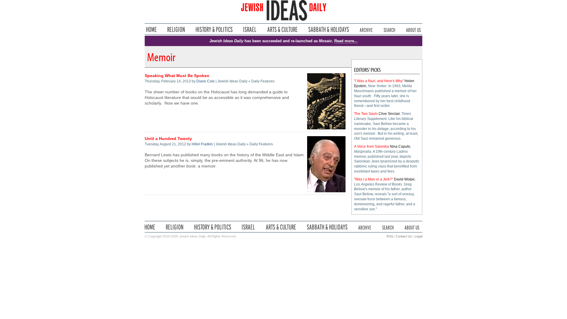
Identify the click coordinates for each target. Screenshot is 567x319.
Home (151, 29)
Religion (176, 29)
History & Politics (214, 29)
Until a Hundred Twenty (168, 138)
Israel (249, 29)
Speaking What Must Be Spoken (177, 76)
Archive (366, 29)
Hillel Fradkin (202, 144)
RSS (390, 236)
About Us (413, 29)
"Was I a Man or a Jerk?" (373, 179)
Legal (418, 236)
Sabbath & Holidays (328, 29)
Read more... (346, 41)
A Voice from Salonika (371, 146)
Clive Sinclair (389, 114)
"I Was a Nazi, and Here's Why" (379, 81)
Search (389, 29)
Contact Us (404, 236)
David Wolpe (404, 179)
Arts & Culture (282, 29)
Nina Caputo (400, 146)
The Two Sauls (366, 114)
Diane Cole (205, 81)
